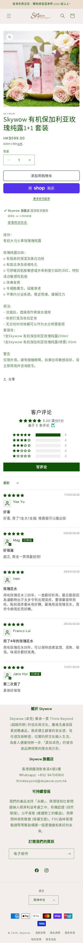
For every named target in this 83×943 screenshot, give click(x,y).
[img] (13, 495)
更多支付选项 (41, 198)
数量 (6, 151)
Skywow (24, 932)
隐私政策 (55, 932)
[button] (9, 16)
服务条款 (70, 932)
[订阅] (69, 854)
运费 (19, 144)
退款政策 (40, 932)
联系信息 (51, 939)
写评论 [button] (41, 467)
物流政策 (36, 939)
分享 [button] (11, 379)
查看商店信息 (17, 222)
